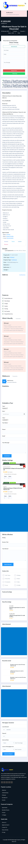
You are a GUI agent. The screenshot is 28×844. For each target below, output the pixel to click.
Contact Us (4, 827)
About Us (4, 822)
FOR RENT (6, 463)
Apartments (4, 807)
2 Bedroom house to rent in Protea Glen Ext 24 (12, 488)
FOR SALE (12, 257)
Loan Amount (5, 726)
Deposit (4, 733)
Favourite (22, 31)
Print (19, 33)
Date (3, 411)
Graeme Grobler (10, 236)
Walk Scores (10, 380)
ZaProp (8, 234)
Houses (5, 486)
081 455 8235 (10, 238)
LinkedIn (20, 241)
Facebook (6, 241)
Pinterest (6, 244)
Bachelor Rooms (6, 466)
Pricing (3, 832)
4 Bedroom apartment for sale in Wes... (17, 616)
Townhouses (14, 259)
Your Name (5, 422)
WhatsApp (14, 73)
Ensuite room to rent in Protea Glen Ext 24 (14, 469)
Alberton (4, 790)
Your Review (5, 548)
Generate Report (8, 753)
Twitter (13, 241)
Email (4, 436)
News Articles (5, 829)
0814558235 (14, 46)
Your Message (6, 442)
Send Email (7, 455)
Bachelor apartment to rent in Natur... (17, 608)
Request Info (14, 70)
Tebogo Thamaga (13, 42)
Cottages (4, 814)
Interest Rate (5, 739)
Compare (15, 31)
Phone (4, 429)
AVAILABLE (12, 463)
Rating (3, 537)
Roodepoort (4, 797)
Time (3, 417)
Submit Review (7, 564)
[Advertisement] (14, 518)
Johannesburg (5, 792)
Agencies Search (5, 824)
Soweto (3, 800)
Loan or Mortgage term (8, 746)
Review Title (5, 542)
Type (3, 406)
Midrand (4, 795)
